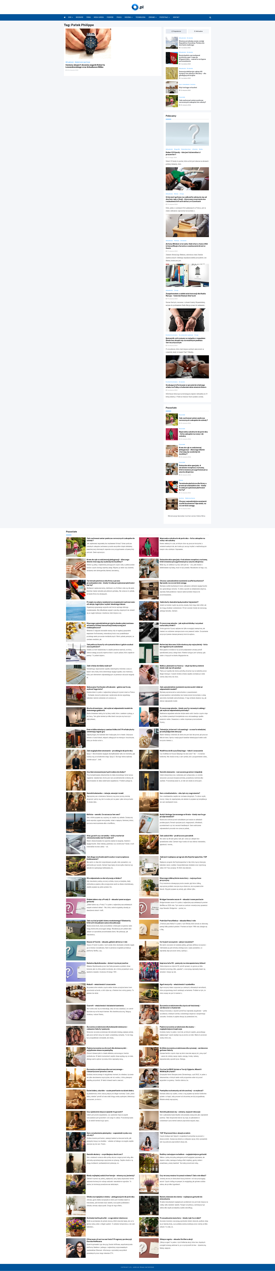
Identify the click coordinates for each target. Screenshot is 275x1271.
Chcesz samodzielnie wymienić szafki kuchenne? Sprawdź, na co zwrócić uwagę (193, 503)
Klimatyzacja (172, 516)
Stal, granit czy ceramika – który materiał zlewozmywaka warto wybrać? (105, 837)
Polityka (176, 240)
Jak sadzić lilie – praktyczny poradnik (176, 836)
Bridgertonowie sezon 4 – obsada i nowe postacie (181, 899)
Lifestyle (195, 149)
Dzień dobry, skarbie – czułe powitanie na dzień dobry (110, 1091)
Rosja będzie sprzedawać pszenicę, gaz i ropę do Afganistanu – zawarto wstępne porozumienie (192, 58)
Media (201, 149)
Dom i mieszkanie (184, 84)
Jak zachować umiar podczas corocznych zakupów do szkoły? (192, 101)
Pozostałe (164, 17)
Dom (69, 17)
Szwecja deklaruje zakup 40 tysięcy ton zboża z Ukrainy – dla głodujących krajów (192, 73)
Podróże (110, 17)
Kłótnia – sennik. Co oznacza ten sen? (103, 814)
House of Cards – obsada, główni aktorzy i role (107, 942)
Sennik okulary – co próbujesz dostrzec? (105, 1154)
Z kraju (182, 194)
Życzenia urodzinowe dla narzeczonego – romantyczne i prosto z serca (105, 1070)
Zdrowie (152, 17)
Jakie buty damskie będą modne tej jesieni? (179, 602)
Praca (119, 17)
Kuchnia (192, 84)
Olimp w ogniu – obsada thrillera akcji (176, 1239)
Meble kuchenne (190, 498)
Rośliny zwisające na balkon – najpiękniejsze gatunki (183, 1154)
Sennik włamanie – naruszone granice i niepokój (181, 772)
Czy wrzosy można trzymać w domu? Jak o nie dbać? (183, 1176)
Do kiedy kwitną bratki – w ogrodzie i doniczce (107, 1218)
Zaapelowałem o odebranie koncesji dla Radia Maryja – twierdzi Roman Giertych (186, 295)
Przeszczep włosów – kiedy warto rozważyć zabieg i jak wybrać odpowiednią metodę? (182, 709)
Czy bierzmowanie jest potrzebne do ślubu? (106, 772)
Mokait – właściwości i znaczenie (101, 984)
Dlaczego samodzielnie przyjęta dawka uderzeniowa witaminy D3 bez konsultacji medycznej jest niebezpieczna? (110, 625)
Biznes (176, 194)
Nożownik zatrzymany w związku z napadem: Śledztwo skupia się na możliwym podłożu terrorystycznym (185, 340)
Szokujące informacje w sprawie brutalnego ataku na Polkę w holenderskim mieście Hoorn (186, 386)
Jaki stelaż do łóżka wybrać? (99, 666)
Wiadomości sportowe (82, 62)
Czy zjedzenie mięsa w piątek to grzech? (105, 1112)
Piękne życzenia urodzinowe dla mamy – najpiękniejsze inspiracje (177, 1028)
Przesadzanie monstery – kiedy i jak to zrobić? (180, 1218)
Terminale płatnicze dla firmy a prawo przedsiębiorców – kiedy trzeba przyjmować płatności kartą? (192, 486)
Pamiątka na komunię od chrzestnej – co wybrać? (181, 1091)
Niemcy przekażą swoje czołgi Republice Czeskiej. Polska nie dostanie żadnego (191, 43)
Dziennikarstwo (186, 149)
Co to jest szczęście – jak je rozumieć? (177, 942)
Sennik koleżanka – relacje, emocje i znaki (105, 793)
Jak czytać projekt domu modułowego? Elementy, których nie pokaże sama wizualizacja (109, 922)
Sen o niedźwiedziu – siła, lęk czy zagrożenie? (180, 793)
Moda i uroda (99, 17)
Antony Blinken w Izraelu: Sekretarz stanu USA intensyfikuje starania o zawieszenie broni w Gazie (187, 246)
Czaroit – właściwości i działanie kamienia (105, 1006)
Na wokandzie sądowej (186, 335)
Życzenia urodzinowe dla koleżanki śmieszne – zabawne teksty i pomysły (107, 1028)
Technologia (140, 17)
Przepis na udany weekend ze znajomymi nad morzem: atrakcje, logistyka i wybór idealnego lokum (111, 603)
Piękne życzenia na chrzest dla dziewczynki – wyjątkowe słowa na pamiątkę (107, 1049)
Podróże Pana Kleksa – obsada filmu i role (178, 921)
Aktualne (199, 31)
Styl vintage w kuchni (188, 88)
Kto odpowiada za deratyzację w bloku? (104, 878)
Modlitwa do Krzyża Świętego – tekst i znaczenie (181, 751)
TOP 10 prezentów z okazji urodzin (175, 1133)
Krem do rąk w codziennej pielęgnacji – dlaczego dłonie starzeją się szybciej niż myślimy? (192, 451)
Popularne (177, 31)
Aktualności (70, 62)
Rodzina (128, 17)
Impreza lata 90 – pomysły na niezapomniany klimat (182, 963)
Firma (88, 17)
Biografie (79, 17)
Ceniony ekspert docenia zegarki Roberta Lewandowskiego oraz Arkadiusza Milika (85, 66)
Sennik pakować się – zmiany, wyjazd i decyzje (180, 1112)
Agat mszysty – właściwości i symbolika (177, 984)
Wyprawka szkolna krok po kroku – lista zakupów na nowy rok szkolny (193, 434)
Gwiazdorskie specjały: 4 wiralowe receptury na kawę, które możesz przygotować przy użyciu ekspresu (193, 469)
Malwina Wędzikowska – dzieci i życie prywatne (107, 963)
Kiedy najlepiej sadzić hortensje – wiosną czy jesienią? (111, 1176)
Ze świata (190, 38)
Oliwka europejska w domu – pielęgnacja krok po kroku (110, 1197)
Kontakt (176, 17)
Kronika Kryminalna (171, 335)
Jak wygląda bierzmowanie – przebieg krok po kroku (110, 751)
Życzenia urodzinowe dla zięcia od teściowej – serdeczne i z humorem (180, 1007)
